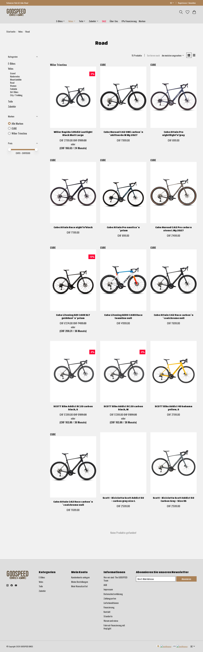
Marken (142, 21)
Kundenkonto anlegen (80, 577)
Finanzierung (109, 607)
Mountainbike (16, 79)
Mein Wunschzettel (79, 586)
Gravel (12, 73)
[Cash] (163, 646)
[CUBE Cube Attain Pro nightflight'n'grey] (173, 97)
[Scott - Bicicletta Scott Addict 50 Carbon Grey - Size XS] (173, 463)
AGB (105, 584)
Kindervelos (15, 76)
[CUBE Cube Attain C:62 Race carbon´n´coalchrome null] (173, 280)
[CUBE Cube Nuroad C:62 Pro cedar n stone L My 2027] (173, 192)
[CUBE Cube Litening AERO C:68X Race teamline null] (123, 280)
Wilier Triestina (19, 133)
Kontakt (107, 611)
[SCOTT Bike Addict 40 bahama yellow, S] (173, 371)
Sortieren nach (153, 55)
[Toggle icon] (180, 12)
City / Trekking (16, 95)
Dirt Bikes (14, 92)
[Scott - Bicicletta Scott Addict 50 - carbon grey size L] (123, 463)
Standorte (108, 616)
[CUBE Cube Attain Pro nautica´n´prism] (123, 192)
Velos (20, 31)
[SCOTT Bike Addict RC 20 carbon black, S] (73, 371)
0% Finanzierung (129, 21)
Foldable (13, 88)
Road (12, 82)
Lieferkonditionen (111, 602)
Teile (10, 101)
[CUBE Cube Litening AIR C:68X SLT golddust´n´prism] (73, 280)
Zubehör (12, 106)
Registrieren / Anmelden (187, 2)
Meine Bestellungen (79, 581)
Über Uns (114, 21)
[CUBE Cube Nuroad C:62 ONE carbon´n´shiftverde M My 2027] (123, 97)
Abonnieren (186, 579)
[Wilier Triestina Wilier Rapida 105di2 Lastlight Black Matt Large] (73, 97)
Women (13, 85)
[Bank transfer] (180, 646)
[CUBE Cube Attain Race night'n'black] (73, 192)
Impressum (108, 589)
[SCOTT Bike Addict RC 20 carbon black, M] (123, 371)
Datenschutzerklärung (113, 594)
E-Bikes (11, 63)
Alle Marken (17, 123)
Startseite (10, 31)
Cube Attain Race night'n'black (73, 227)
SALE (104, 21)
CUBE (14, 128)
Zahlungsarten (110, 598)
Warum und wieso (111, 620)
